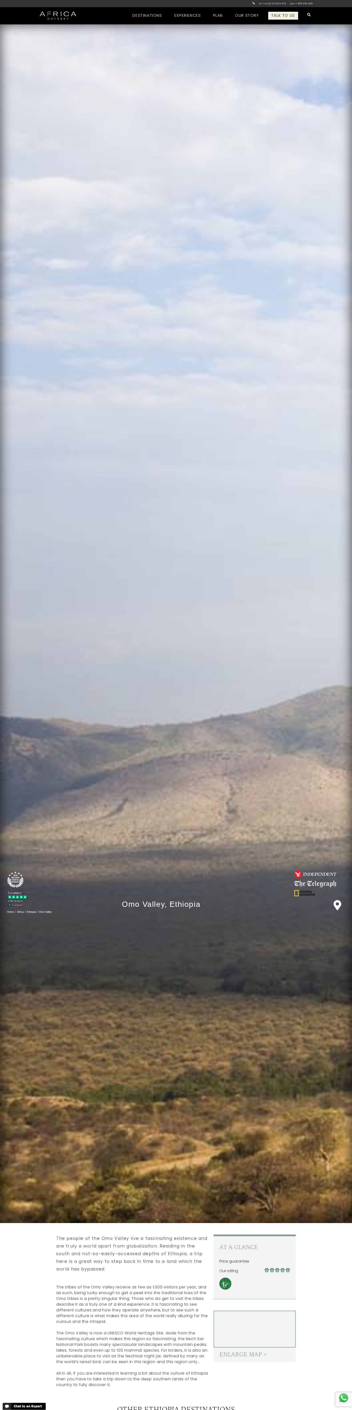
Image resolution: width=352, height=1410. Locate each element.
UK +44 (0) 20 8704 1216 (272, 3)
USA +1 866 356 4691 (301, 3)
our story (247, 15)
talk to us (283, 15)
